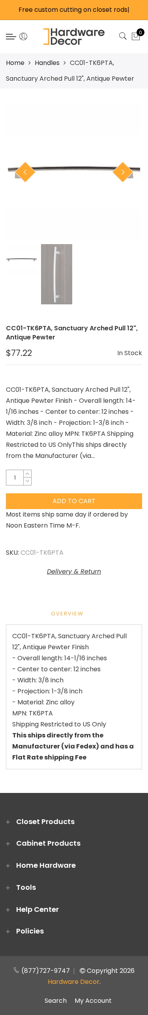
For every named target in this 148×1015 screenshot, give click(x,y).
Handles (47, 62)
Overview (67, 613)
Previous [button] (25, 172)
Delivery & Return (74, 571)
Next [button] (122, 172)
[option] (74, 172)
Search (56, 1000)
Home (15, 62)
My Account (93, 1000)
